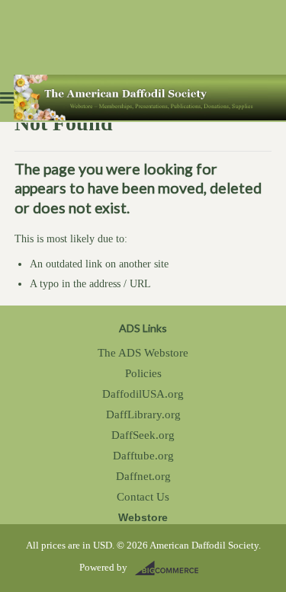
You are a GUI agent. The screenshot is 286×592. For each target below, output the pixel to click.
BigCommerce (171, 568)
